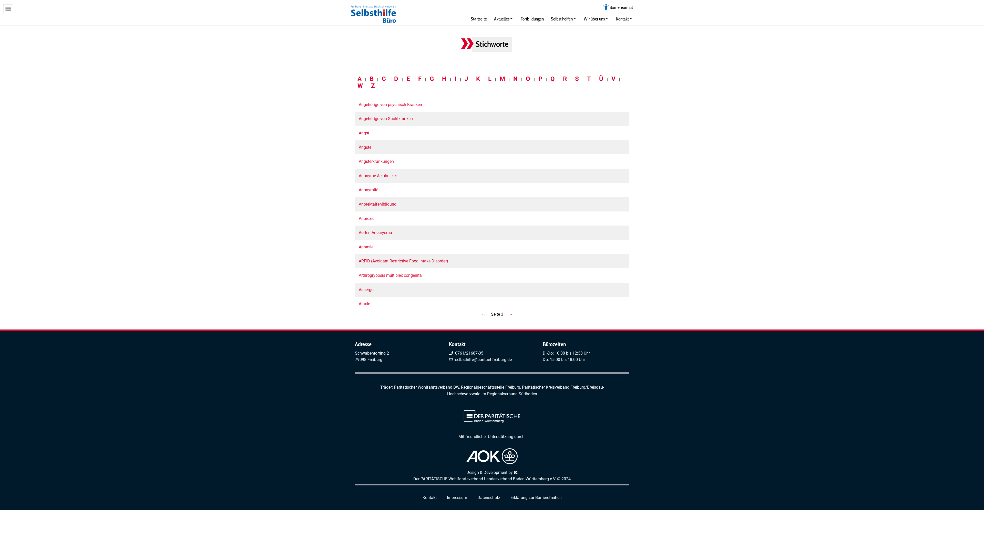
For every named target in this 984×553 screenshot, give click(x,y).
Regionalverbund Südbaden (512, 393)
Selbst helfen (562, 19)
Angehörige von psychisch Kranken (390, 104)
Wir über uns (594, 19)
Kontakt (622, 19)
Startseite (479, 19)
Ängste (365, 147)
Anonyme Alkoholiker (378, 175)
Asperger (367, 289)
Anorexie (366, 218)
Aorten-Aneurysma (375, 232)
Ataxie (364, 303)
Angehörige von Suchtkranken (386, 118)
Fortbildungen (532, 19)
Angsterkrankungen (376, 161)
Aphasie (366, 246)
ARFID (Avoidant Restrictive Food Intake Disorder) (403, 261)
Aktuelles (501, 19)
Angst (364, 133)
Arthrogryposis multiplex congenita (390, 275)
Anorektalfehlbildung (377, 204)
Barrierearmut (621, 7)
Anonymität (369, 189)
